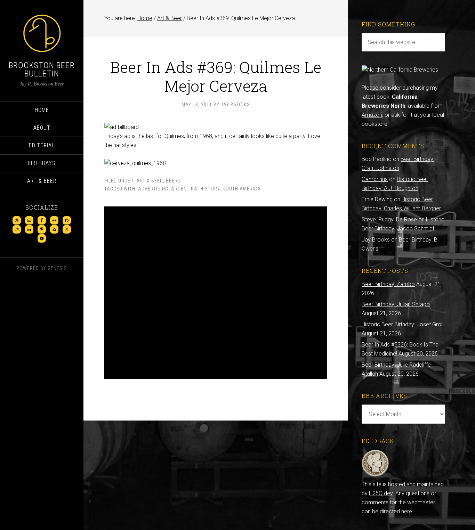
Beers (173, 181)
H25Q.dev (381, 493)
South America (242, 188)
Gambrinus (375, 179)
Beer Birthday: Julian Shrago (396, 304)
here (406, 511)
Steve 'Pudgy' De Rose (389, 219)
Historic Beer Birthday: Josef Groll (402, 324)
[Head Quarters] (375, 475)
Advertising (153, 188)
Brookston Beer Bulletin (42, 69)
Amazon (372, 115)
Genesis (57, 268)
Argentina (184, 188)
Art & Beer (149, 181)
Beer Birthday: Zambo (388, 284)
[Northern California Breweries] (400, 69)
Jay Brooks (376, 239)
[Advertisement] (215, 292)
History (210, 188)
